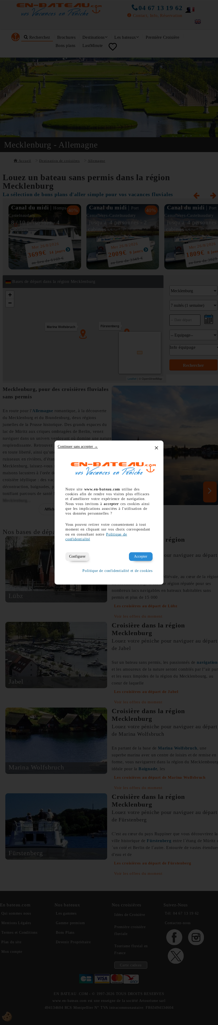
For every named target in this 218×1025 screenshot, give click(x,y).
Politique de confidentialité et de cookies (117, 570)
